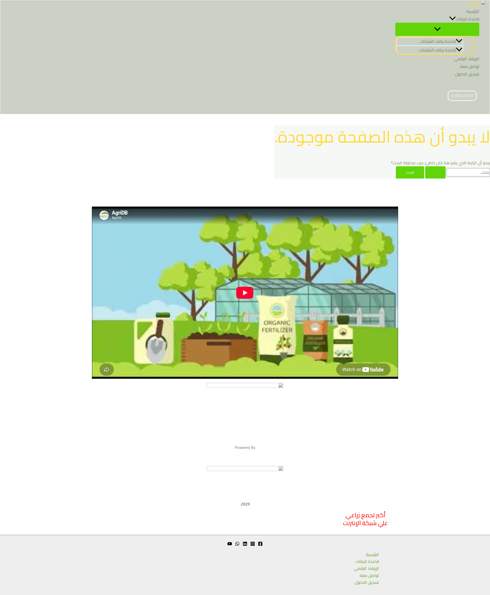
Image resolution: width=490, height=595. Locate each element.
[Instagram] (252, 544)
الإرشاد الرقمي (466, 58)
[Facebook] (260, 544)
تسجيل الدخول (467, 74)
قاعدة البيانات (467, 19)
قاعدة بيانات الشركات (438, 41)
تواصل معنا (469, 66)
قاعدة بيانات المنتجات (437, 50)
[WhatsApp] (237, 544)
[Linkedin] (245, 544)
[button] (452, 19)
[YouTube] (229, 544)
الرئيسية (472, 11)
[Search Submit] (435, 172)
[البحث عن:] (457, 172)
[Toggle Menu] (437, 29)
